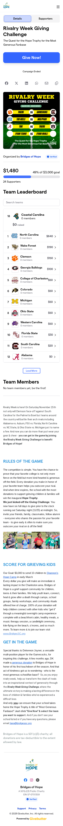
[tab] (17, 19)
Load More (31, 370)
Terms (42, 808)
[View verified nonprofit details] (51, 156)
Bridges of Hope (30, 156)
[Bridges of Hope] (6, 6)
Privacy (32, 808)
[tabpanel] (31, 386)
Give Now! (31, 57)
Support (21, 808)
